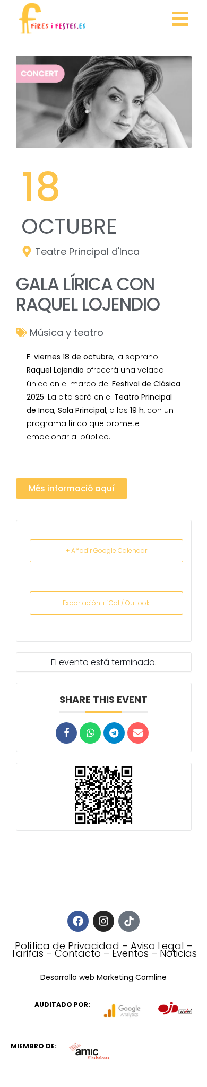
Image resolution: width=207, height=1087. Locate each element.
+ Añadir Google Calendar (106, 550)
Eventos (130, 953)
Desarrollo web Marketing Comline (103, 977)
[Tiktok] (129, 921)
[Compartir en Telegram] (114, 733)
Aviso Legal (157, 945)
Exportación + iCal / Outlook (106, 602)
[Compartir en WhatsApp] (90, 733)
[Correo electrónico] (138, 733)
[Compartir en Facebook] (66, 733)
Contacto (78, 953)
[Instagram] (103, 921)
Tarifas (27, 953)
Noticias (178, 953)
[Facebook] (78, 921)
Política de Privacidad (67, 945)
